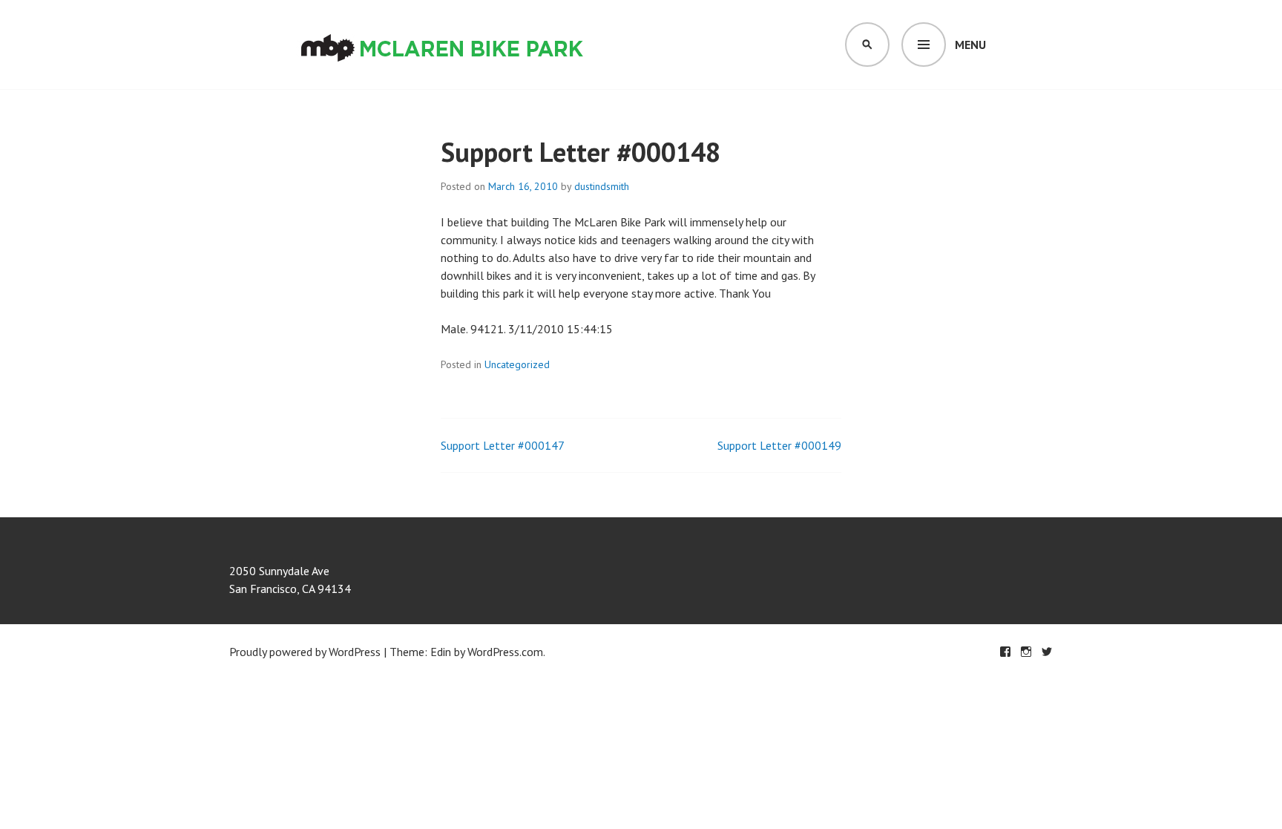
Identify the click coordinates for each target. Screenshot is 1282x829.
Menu (970, 44)
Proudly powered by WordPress (305, 651)
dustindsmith (601, 186)
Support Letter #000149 (779, 445)
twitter (1047, 652)
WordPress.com (505, 651)
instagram (1026, 652)
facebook (1005, 652)
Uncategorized (517, 364)
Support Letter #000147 (503, 445)
